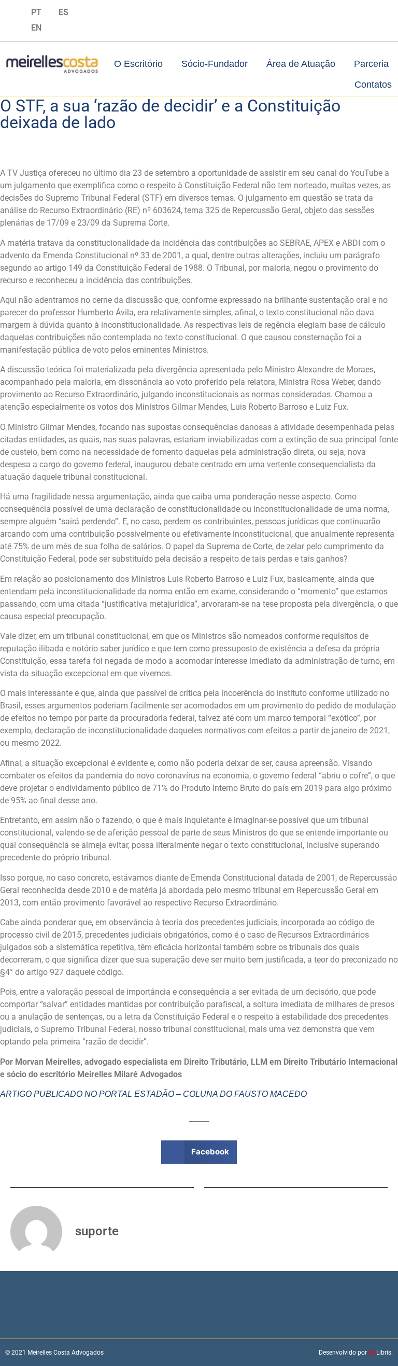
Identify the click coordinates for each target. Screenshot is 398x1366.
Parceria (371, 64)
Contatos (373, 84)
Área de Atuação (300, 64)
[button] (199, 1152)
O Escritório (138, 64)
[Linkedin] (11, 12)
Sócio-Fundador (214, 64)
